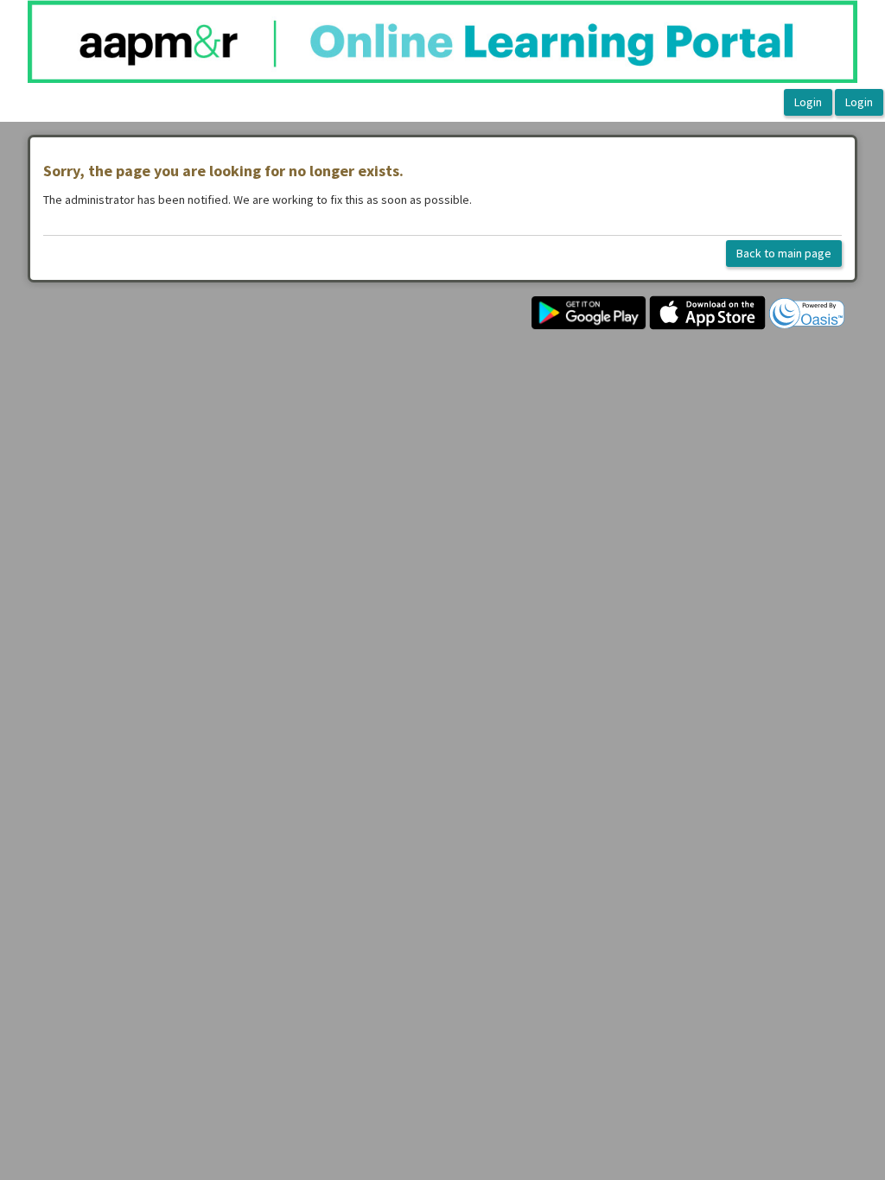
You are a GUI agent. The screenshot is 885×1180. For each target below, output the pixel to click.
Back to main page (783, 253)
